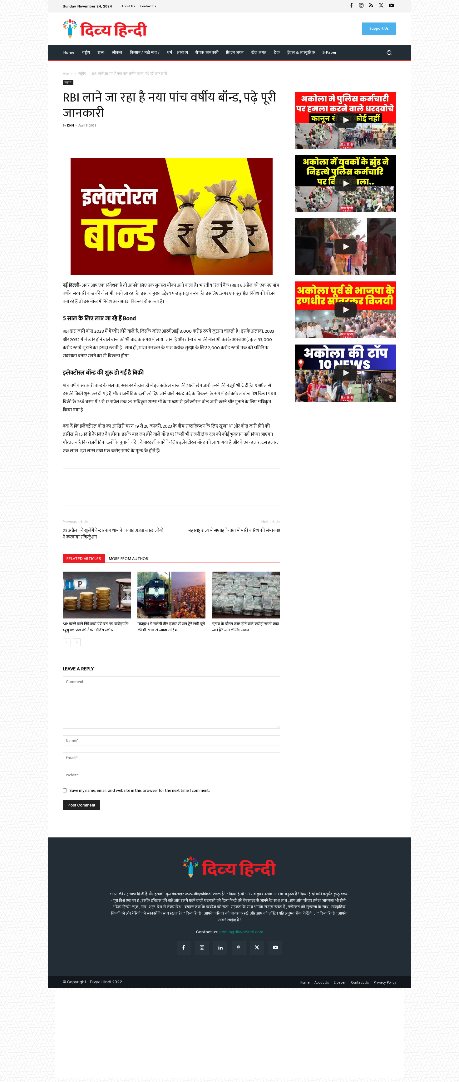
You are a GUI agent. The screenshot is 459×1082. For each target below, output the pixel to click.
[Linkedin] (220, 948)
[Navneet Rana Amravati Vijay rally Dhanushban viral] (345, 246)
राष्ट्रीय (82, 74)
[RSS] (371, 6)
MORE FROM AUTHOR (128, 558)
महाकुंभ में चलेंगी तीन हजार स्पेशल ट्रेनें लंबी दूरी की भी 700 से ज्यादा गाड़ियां (171, 626)
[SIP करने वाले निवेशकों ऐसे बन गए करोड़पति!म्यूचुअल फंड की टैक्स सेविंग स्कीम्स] (97, 595)
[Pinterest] (239, 948)
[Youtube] (391, 6)
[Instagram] (361, 6)
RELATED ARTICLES (84, 558)
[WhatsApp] (83, 140)
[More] (126, 140)
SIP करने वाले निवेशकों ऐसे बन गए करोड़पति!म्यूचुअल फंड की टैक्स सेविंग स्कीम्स (96, 626)
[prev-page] (67, 642)
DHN (70, 125)
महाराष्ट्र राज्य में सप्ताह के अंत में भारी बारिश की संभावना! (234, 530)
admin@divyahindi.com (241, 932)
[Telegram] (112, 140)
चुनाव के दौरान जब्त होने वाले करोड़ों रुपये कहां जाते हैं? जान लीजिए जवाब (245, 626)
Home (67, 74)
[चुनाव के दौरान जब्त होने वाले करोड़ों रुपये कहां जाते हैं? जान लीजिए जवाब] (246, 595)
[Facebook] (351, 6)
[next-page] (77, 642)
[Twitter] (381, 6)
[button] (389, 52)
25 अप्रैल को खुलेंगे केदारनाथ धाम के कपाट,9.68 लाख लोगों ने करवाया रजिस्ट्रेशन (113, 533)
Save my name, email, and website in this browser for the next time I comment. (139, 790)
